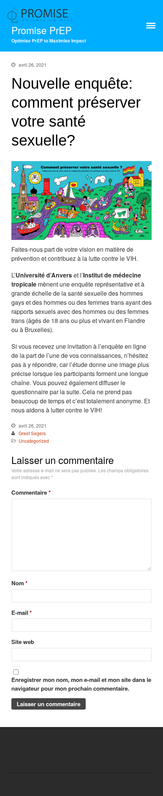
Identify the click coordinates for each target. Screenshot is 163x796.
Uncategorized (34, 440)
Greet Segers (32, 433)
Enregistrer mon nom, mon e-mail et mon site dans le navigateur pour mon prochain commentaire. (81, 684)
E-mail (21, 612)
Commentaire (31, 492)
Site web (22, 642)
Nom (19, 583)
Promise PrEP (41, 30)
